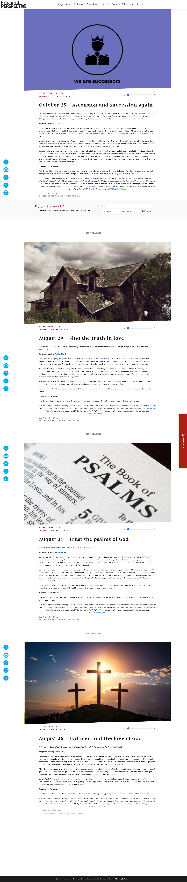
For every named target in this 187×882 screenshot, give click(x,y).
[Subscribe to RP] (6, 193)
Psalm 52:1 (117, 747)
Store (105, 4)
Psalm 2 (136, 359)
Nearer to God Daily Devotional (63, 196)
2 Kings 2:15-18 (61, 123)
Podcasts (78, 4)
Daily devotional (48, 193)
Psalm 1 (56, 557)
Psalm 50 (125, 557)
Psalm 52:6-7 (60, 354)
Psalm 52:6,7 (109, 359)
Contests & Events (121, 4)
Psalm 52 (115, 562)
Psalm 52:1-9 (60, 552)
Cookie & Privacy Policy (118, 879)
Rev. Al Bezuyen (51, 326)
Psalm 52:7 (43, 349)
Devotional (93, 4)
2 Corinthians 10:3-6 (137, 119)
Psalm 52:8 (88, 548)
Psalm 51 (128, 560)
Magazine (63, 4)
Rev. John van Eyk (53, 93)
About (140, 4)
